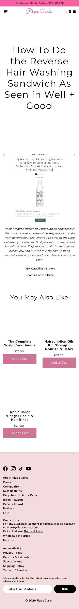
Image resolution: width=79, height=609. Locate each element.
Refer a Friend (13, 504)
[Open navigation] (5, 11)
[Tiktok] (20, 468)
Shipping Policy (13, 566)
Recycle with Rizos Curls (20, 495)
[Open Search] (65, 11)
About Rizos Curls (15, 477)
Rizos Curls (44, 600)
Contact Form (33, 531)
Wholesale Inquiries (16, 536)
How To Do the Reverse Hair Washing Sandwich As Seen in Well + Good (39, 77)
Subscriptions (12, 561)
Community (11, 486)
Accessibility (12, 548)
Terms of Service (15, 570)
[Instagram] (13, 468)
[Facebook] (5, 468)
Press (7, 482)
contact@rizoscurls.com (20, 527)
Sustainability (12, 491)
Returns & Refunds (16, 557)
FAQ (6, 513)
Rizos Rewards (13, 499)
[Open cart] (74, 11)
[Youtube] (28, 468)
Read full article (39, 275)
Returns (8, 540)
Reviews (8, 508)
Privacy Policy (12, 553)
